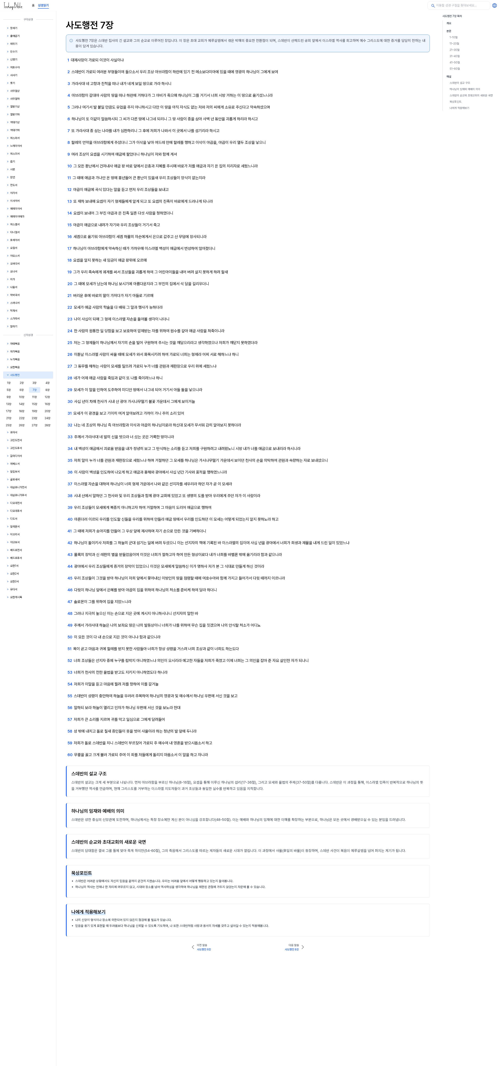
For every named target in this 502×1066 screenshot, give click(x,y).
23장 (34, 418)
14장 (21, 404)
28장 (47, 425)
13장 (8, 404)
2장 (22, 382)
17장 (8, 411)
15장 (34, 404)
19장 (34, 411)
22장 (22, 418)
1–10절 (453, 37)
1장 (9, 382)
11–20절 (454, 43)
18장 (21, 411)
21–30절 (454, 49)
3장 (34, 382)
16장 (47, 404)
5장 (9, 390)
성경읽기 (43, 5)
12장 (47, 397)
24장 (47, 418)
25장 (9, 425)
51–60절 (455, 68)
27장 (34, 425)
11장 (34, 397)
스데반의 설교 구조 (460, 82)
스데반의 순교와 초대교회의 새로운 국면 (471, 95)
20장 (47, 411)
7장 (35, 390)
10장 (21, 397)
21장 (8, 418)
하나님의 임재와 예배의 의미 (465, 89)
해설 (449, 76)
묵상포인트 (455, 101)
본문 (449, 31)
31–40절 (455, 56)
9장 (9, 397)
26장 (22, 425)
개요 (449, 23)
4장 (47, 382)
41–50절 (455, 62)
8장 (47, 390)
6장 (22, 390)
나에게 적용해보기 (459, 108)
